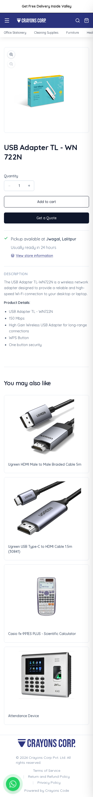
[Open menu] (7, 20)
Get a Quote (46, 218)
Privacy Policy (49, 782)
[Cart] (86, 20)
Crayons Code (57, 790)
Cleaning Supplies (46, 32)
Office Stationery (15, 32)
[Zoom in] (11, 54)
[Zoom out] (11, 64)
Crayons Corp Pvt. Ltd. (47, 757)
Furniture (72, 32)
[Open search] (77, 20)
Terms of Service (46, 770)
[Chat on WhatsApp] (13, 784)
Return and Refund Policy (49, 776)
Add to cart (46, 201)
